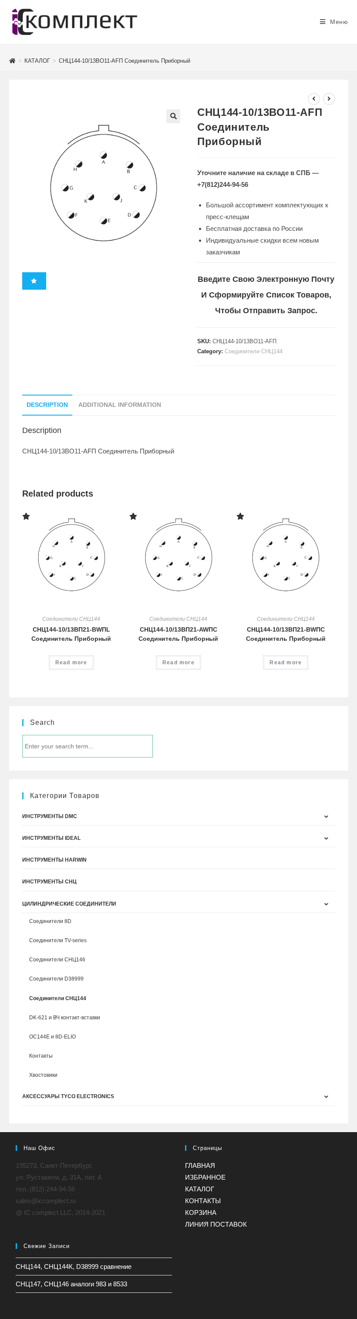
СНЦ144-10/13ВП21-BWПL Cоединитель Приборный (71, 634)
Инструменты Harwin (54, 860)
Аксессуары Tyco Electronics (68, 1096)
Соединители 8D (50, 921)
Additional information (119, 405)
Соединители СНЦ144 (254, 351)
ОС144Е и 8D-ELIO (52, 1037)
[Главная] (12, 60)
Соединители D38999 (56, 979)
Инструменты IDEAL (51, 838)
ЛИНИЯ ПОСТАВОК (216, 1224)
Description (47, 405)
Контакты (41, 1056)
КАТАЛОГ (199, 1189)
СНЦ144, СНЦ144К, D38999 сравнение (73, 1266)
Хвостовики (43, 1075)
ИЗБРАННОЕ (205, 1177)
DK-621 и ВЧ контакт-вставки (64, 1018)
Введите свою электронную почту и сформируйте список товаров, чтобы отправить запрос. (266, 295)
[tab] (47, 405)
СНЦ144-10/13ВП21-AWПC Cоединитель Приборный (178, 634)
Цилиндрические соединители (69, 904)
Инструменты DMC (49, 816)
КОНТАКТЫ (203, 1200)
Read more (71, 663)
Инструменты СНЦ (49, 882)
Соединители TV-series (58, 940)
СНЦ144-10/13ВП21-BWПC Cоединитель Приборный (286, 634)
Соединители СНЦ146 (57, 960)
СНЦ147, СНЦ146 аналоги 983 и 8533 (71, 1284)
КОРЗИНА (200, 1212)
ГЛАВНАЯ (200, 1165)
